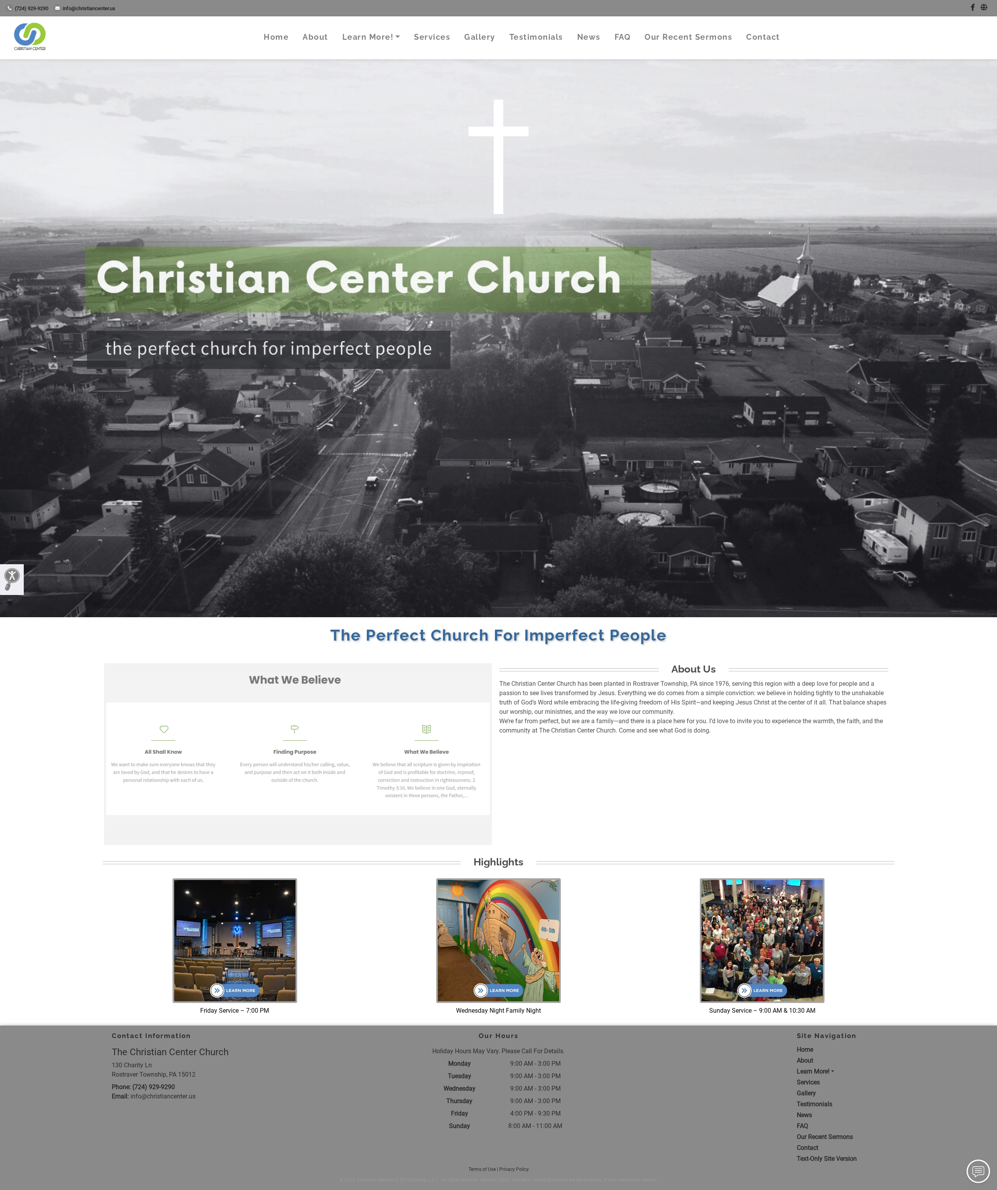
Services (432, 37)
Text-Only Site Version (827, 1158)
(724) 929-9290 (31, 8)
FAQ (623, 37)
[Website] (984, 8)
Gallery (479, 37)
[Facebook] (972, 8)
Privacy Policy (514, 1169)
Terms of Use (482, 1169)
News (589, 37)
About (315, 37)
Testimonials (536, 37)
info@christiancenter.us (89, 8)
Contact (763, 37)
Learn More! (368, 37)
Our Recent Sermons (688, 37)
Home (276, 37)
